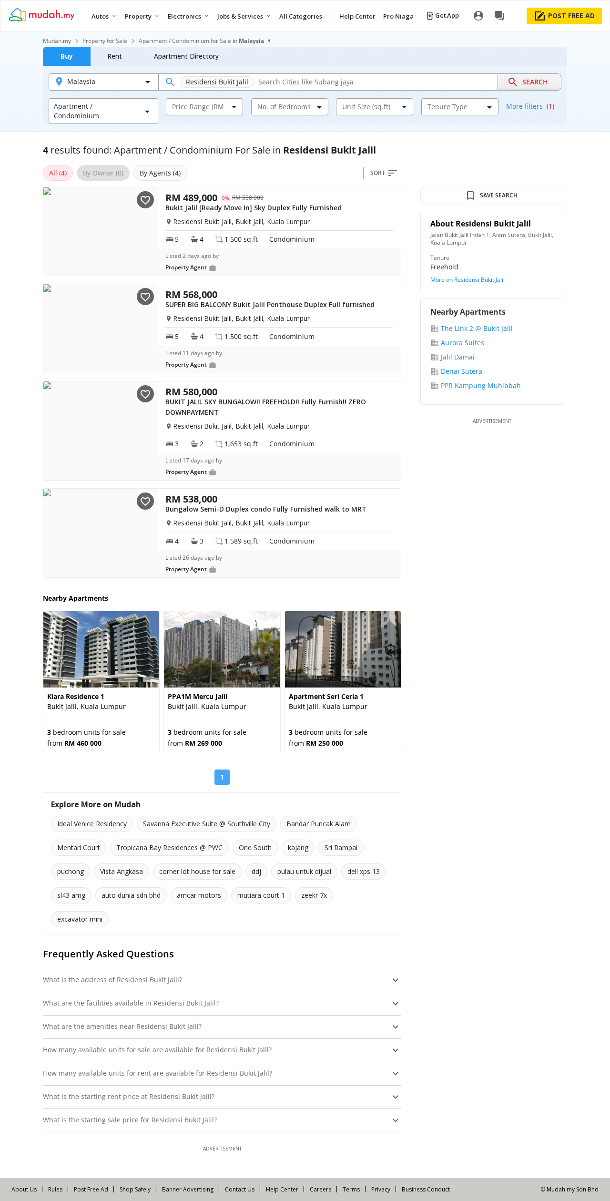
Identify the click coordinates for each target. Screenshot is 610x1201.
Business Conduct (426, 1189)
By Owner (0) (103, 172)
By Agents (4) (160, 172)
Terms (351, 1189)
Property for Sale (104, 41)
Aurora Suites (462, 342)
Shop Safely (135, 1189)
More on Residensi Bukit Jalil (467, 280)
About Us (24, 1189)
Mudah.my (57, 41)
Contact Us (239, 1189)
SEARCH (535, 81)
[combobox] (198, 107)
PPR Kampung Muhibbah (481, 385)
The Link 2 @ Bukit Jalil (477, 328)
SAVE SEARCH (499, 195)
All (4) (58, 172)
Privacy (380, 1189)
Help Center (282, 1189)
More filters (530, 106)
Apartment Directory (186, 56)
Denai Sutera (461, 371)
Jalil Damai (458, 356)
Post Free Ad (91, 1189)
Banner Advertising (188, 1189)
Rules (55, 1189)
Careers (320, 1189)
